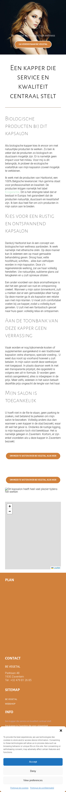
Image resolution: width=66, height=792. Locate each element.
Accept (33, 761)
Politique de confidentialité (42, 788)
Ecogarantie (12, 192)
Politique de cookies (19, 788)
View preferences (33, 780)
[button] (61, 730)
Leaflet (56, 567)
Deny (33, 771)
